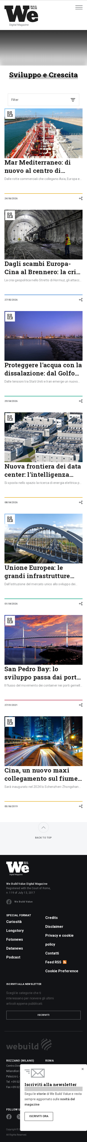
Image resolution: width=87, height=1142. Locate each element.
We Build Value (23, 901)
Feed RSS (53, 962)
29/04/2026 (10, 401)
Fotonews (14, 939)
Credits (51, 918)
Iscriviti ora (38, 1116)
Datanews (14, 948)
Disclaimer (54, 926)
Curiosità (14, 922)
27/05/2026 (10, 299)
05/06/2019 (10, 806)
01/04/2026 (10, 603)
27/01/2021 (10, 705)
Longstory (15, 930)
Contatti (52, 953)
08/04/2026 (10, 502)
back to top (43, 837)
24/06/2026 (10, 198)
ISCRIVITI (43, 1015)
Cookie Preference (61, 971)
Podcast (13, 957)
